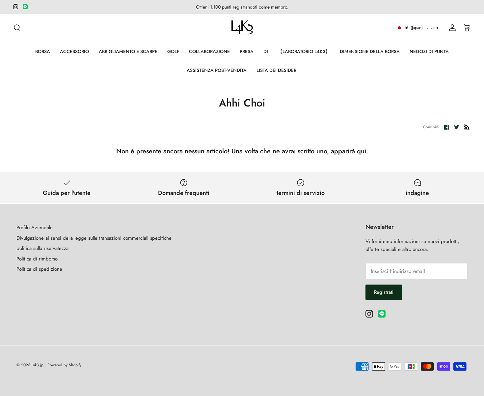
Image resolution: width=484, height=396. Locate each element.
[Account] (451, 28)
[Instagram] (15, 6)
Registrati (383, 292)
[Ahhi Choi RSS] (467, 126)
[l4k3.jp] (242, 27)
